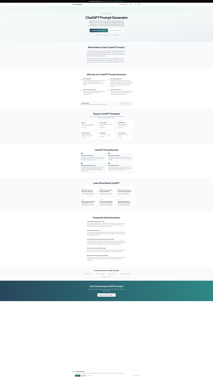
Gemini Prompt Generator (100, 273)
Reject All (89, 375)
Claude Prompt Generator (87, 273)
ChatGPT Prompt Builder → (126, 103)
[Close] (140, 371)
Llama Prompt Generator (106, 276)
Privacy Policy (136, 375)
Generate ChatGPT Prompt (98, 30)
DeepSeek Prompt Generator (125, 273)
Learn (130, 4)
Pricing (135, 4)
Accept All (78, 375)
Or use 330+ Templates (116, 30)
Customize (84, 375)
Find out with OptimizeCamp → (117, 1)
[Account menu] (139, 5)
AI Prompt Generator (123, 4)
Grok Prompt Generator (112, 273)
